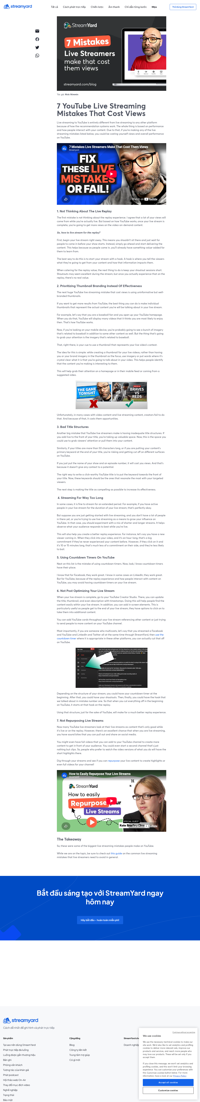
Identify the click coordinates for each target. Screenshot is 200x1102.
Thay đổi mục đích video (16, 1085)
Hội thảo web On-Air (14, 1080)
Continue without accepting (183, 1032)
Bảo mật (8, 1100)
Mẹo (154, 6)
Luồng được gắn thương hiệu (19, 1054)
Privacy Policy (179, 1075)
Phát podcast (11, 1075)
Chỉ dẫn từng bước (136, 6)
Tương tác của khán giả (16, 1069)
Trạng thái (8, 1095)
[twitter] (37, 47)
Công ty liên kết (79, 1049)
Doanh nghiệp (132, 1044)
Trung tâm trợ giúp (79, 1054)
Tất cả (54, 6)
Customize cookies (168, 1090)
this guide (116, 853)
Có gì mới (74, 1059)
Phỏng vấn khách (12, 1064)
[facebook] (37, 39)
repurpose (114, 760)
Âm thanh (114, 6)
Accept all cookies (168, 1082)
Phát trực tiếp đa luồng (16, 1049)
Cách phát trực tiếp (74, 6)
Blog (77, 1044)
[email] (37, 31)
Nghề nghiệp (16, 1090)
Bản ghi (7, 1059)
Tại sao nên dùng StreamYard (19, 1044)
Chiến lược (97, 6)
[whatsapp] (37, 55)
